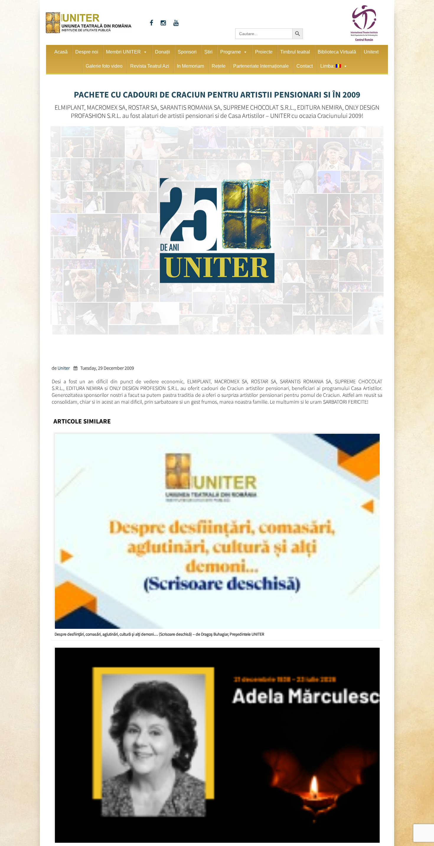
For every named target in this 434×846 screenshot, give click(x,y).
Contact (304, 66)
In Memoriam (190, 66)
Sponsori (187, 51)
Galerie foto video (104, 66)
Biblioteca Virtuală (337, 51)
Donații (162, 51)
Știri (208, 51)
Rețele (219, 66)
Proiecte (264, 51)
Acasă (61, 51)
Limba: (328, 66)
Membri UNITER (123, 51)
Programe (230, 51)
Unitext (371, 51)
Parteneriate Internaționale (261, 66)
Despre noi (86, 51)
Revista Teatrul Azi (149, 66)
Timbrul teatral (295, 51)
